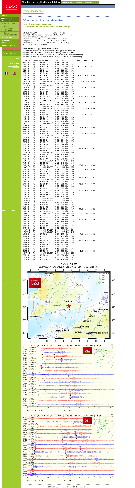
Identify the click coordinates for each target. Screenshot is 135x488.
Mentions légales (61, 487)
